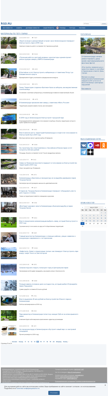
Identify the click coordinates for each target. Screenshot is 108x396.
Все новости (86, 88)
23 (105, 221)
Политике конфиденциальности (27, 388)
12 (28, 341)
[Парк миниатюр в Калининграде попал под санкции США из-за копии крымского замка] (9, 320)
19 (50, 341)
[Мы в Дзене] (90, 155)
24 (82, 223)
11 (25, 341)
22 (101, 221)
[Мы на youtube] (97, 148)
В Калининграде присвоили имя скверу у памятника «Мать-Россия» (44, 102)
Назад (21, 341)
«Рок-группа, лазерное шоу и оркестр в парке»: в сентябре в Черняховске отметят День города (93, 70)
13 (31, 341)
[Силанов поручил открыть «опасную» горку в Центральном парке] (9, 275)
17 (44, 341)
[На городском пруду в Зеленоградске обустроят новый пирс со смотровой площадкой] (9, 336)
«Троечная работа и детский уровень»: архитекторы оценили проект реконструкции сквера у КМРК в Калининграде (45, 58)
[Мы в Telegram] (84, 155)
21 (97, 221)
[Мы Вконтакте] (84, 148)
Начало (14, 341)
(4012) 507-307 (79, 369)
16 (41, 341)
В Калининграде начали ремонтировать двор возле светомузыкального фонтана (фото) (93, 59)
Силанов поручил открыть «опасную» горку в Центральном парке (43, 268)
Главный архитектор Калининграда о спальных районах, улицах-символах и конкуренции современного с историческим (47, 237)
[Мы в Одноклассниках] (104, 148)
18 (47, 341)
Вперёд (58, 341)
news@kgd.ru (79, 375)
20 (54, 341)
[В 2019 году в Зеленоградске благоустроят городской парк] (9, 123)
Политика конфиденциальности (85, 381)
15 (101, 218)
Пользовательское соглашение (65, 381)
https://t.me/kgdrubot (74, 372)
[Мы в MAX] (90, 148)
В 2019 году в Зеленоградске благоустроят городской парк (41, 118)
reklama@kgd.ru (72, 378)
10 (82, 218)
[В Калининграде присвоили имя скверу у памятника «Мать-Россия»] (9, 108)
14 (34, 341)
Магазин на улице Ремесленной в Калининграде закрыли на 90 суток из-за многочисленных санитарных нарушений (93, 80)
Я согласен (54, 393)
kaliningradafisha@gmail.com (69, 377)
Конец (65, 341)
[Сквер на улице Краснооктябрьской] (9, 139)
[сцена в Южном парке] (9, 305)
